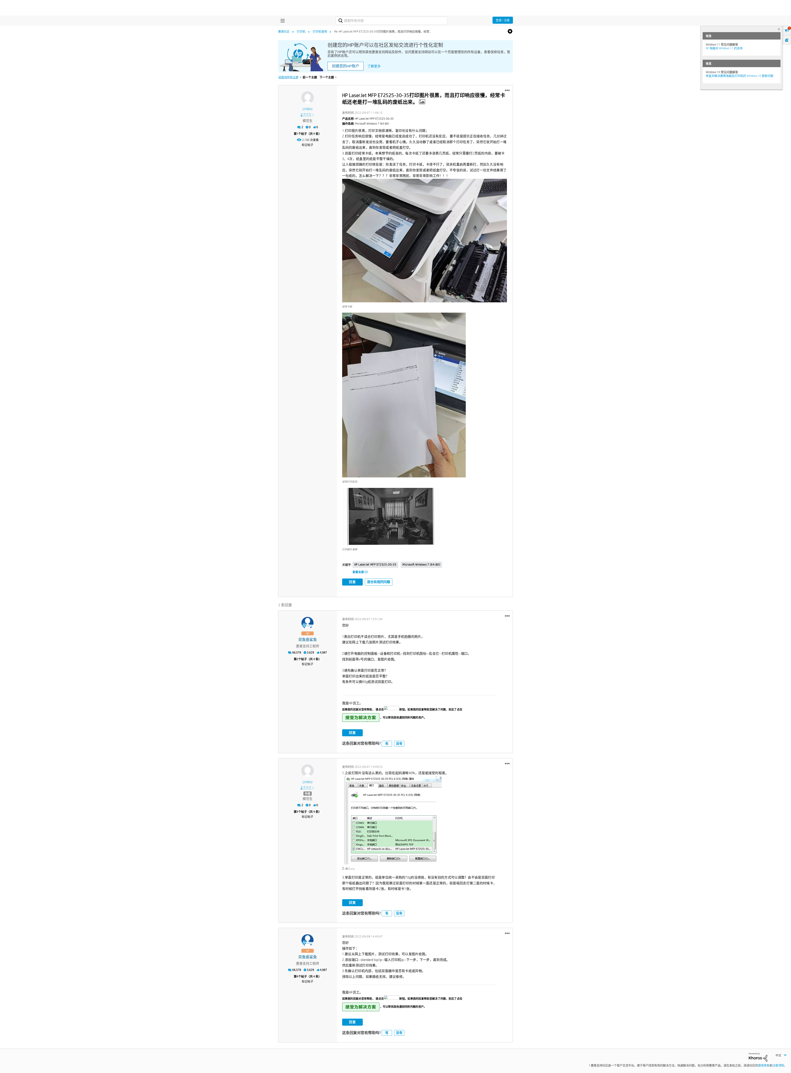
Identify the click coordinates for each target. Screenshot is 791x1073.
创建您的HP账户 (345, 66)
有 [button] (386, 743)
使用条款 (764, 1065)
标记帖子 (307, 145)
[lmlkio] (307, 97)
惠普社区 (284, 31)
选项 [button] (510, 31)
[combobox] (391, 20)
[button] (507, 90)
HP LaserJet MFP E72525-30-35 (375, 564)
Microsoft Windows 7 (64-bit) (421, 564)
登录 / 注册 (503, 20)
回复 (352, 582)
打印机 (301, 31)
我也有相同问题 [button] (378, 582)
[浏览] (281, 20)
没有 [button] (399, 743)
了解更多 (374, 66)
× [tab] (778, 29)
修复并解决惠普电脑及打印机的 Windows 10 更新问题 (739, 76)
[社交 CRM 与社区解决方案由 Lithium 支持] (758, 1057)
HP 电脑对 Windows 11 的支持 (724, 48)
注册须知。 (779, 1065)
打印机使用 (320, 31)
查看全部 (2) (360, 572)
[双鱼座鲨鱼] (307, 623)
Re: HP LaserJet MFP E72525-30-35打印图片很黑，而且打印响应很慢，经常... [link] (382, 31)
